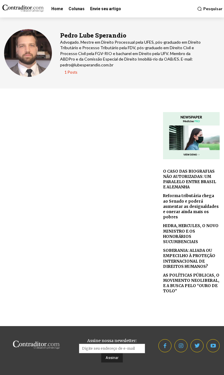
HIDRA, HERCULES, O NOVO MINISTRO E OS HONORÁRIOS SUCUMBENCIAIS (190, 233)
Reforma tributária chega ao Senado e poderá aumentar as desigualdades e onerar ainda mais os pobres (191, 206)
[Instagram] (181, 345)
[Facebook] (165, 345)
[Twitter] (197, 345)
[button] (210, 8)
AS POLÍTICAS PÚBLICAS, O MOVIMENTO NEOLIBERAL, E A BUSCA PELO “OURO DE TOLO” (191, 283)
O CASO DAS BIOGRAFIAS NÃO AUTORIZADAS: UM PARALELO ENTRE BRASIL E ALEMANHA (189, 179)
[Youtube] (213, 345)
